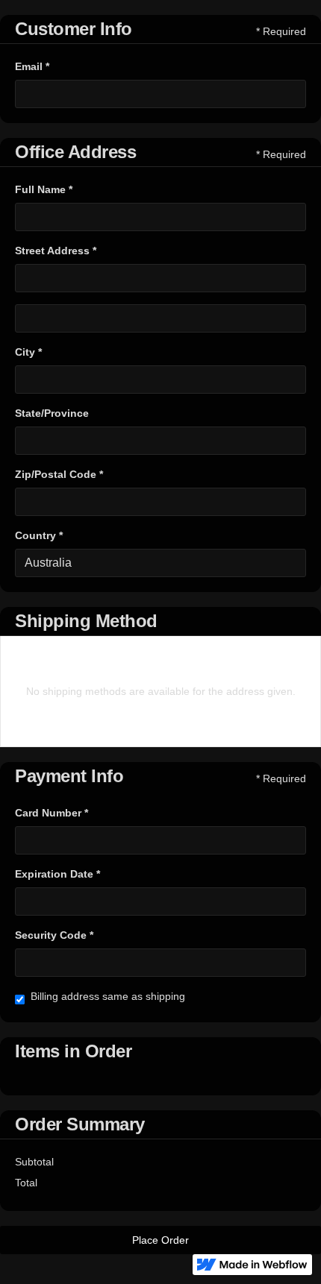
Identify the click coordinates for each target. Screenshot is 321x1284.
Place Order (160, 1240)
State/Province (52, 413)
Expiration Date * (57, 874)
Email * (32, 66)
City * (28, 352)
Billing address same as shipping (108, 996)
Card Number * (51, 813)
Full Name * (43, 189)
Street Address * (55, 251)
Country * (39, 535)
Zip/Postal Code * (59, 474)
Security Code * (54, 935)
